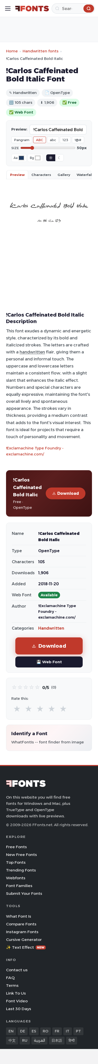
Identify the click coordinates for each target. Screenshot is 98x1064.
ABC (39, 140)
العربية (39, 1040)
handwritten (32, 351)
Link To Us (16, 993)
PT (78, 1031)
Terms (12, 985)
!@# (78, 140)
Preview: (19, 129)
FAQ (10, 977)
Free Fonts (16, 846)
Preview (17, 175)
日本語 (57, 1040)
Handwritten (51, 628)
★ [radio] (17, 709)
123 (65, 140)
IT (67, 1031)
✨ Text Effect (25, 947)
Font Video (17, 1001)
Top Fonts (16, 862)
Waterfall (85, 175)
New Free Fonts (21, 854)
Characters (41, 175)
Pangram (21, 140)
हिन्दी (72, 1040)
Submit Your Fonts (24, 893)
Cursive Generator (24, 939)
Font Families (19, 885)
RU (24, 1040)
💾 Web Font (49, 661)
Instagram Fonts (22, 931)
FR (57, 1031)
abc (53, 140)
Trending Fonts (21, 870)
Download (68, 493)
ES (34, 1031)
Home (12, 51)
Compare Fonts (21, 924)
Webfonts (15, 878)
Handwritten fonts (41, 51)
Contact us (17, 970)
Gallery (64, 175)
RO (45, 1031)
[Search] (88, 9)
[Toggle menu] (8, 9)
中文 (12, 1040)
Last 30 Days (18, 1008)
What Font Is (18, 916)
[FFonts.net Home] (32, 9)
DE (22, 1031)
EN (11, 1031)
